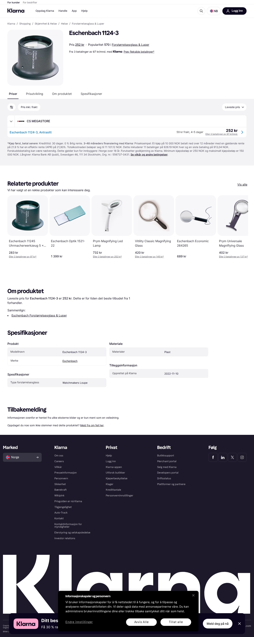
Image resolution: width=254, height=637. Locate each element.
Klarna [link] (11, 23)
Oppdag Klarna (45, 10)
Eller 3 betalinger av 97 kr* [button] (22, 256)
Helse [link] (64, 23)
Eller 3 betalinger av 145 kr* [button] (149, 256)
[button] (214, 11)
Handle (63, 10)
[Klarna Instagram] (242, 457)
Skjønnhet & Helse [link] (46, 23)
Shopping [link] (25, 23)
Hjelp (84, 10)
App (74, 10)
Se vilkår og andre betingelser (149, 154)
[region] (128, 611)
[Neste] (241, 226)
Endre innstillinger (79, 622)
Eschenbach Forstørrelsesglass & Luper (39, 315)
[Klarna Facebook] (213, 457)
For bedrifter (30, 2)
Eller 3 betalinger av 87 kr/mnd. (221, 134)
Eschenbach (70, 361)
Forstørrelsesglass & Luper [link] (88, 23)
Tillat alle (176, 622)
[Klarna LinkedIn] (222, 457)
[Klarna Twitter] (232, 457)
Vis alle (242, 184)
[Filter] (11, 107)
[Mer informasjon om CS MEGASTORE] (11, 121)
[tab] (13, 94)
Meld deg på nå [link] (218, 623)
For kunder (13, 2)
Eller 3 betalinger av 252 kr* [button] (107, 256)
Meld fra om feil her (92, 425)
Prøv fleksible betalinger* (139, 51)
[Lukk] (193, 595)
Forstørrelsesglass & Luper (130, 44)
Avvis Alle (141, 622)
